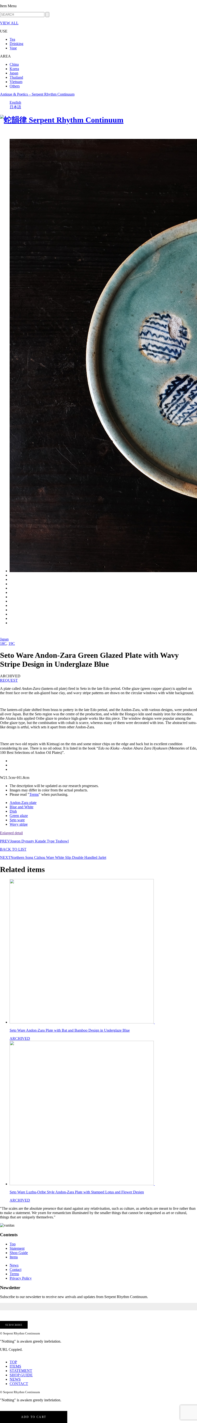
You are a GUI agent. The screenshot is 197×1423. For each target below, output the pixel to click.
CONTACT (19, 1384)
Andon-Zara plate (23, 803)
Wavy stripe (19, 824)
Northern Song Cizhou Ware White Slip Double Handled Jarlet (53, 857)
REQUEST (9, 680)
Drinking (16, 44)
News (14, 1265)
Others (15, 86)
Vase (13, 48)
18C (3, 643)
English (15, 102)
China (14, 64)
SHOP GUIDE (21, 1375)
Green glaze (19, 816)
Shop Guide (19, 1253)
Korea (14, 69)
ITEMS (15, 1366)
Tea (12, 39)
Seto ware (17, 820)
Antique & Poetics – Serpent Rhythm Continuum (37, 94)
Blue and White (21, 807)
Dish (13, 811)
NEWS (15, 1379)
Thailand (16, 77)
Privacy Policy (21, 1278)
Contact (15, 1270)
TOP (13, 1362)
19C (11, 643)
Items (14, 1257)
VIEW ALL (9, 23)
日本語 (15, 107)
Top (13, 1244)
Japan (14, 73)
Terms (34, 794)
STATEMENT (21, 1371)
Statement (17, 1248)
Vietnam (16, 82)
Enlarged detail (11, 833)
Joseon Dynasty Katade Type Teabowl (34, 841)
